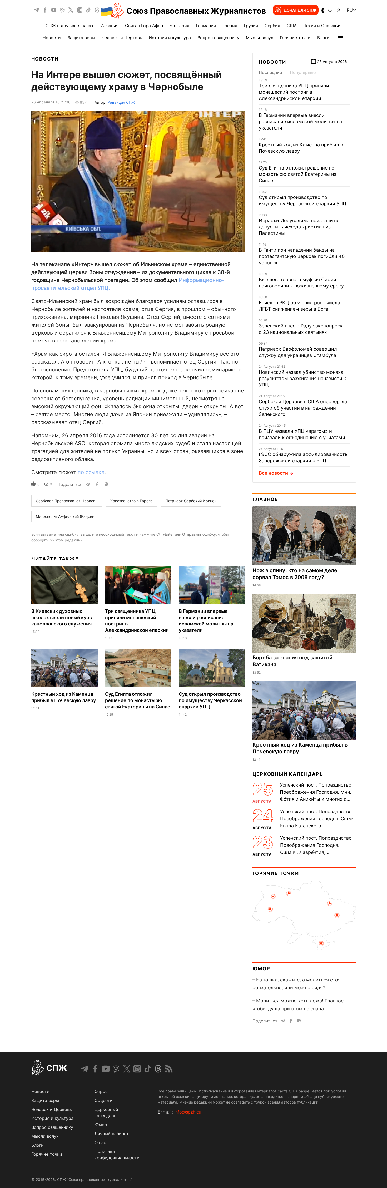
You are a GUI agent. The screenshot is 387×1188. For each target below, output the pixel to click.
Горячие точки (295, 37)
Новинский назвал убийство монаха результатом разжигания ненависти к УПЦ (302, 378)
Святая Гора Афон (144, 25)
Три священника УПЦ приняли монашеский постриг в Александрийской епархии (294, 92)
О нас (100, 1142)
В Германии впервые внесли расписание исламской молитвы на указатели (300, 121)
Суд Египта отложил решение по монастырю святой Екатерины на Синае (137, 700)
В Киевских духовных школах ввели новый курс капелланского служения (61, 617)
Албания (109, 25)
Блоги (323, 37)
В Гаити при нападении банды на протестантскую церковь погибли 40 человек (302, 256)
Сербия (272, 25)
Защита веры (81, 37)
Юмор (261, 968)
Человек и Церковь (122, 37)
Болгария (179, 25)
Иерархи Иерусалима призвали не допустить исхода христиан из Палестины (299, 227)
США (292, 25)
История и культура (170, 37)
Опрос (101, 1091)
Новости (52, 37)
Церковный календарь (287, 774)
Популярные (303, 72)
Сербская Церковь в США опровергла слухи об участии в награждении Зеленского (303, 408)
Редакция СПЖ (121, 102)
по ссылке (91, 472)
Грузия (251, 25)
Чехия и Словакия (322, 25)
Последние (270, 72)
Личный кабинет (112, 1133)
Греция (229, 25)
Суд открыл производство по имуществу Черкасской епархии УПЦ (210, 700)
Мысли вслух (259, 37)
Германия (206, 25)
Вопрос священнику (218, 37)
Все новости (273, 473)
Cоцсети (104, 1100)
